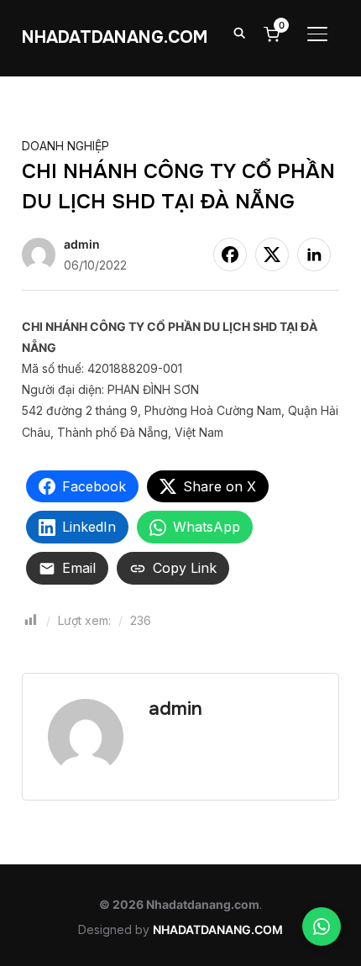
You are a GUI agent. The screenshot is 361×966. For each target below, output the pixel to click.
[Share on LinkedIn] (314, 254)
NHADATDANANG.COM (115, 37)
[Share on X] (272, 254)
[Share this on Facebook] (230, 254)
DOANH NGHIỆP (65, 146)
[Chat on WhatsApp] (321, 926)
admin (82, 244)
